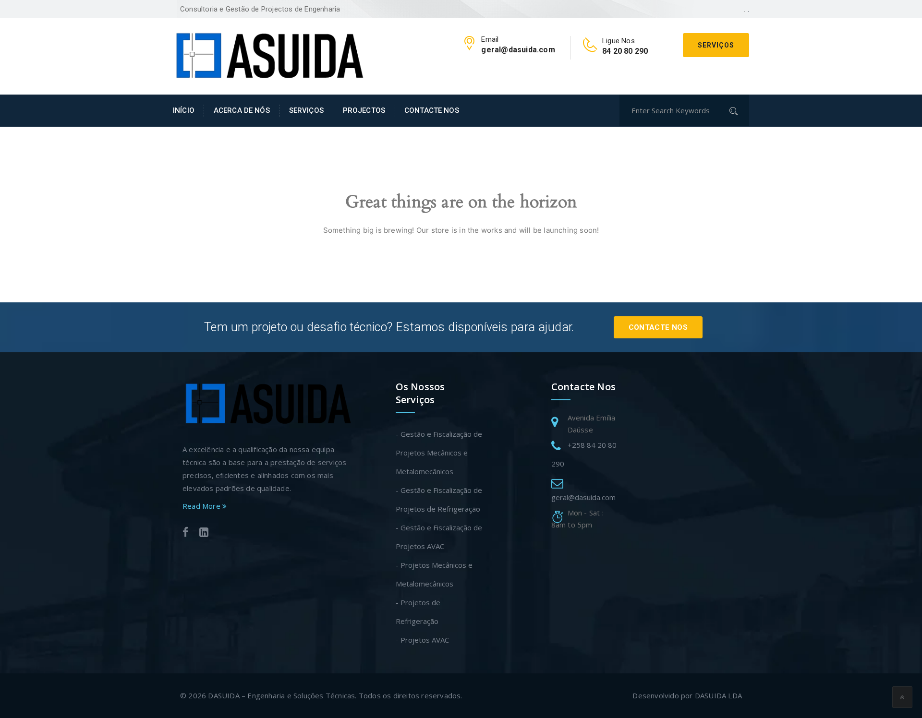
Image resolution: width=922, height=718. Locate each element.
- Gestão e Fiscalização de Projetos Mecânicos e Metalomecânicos (439, 452)
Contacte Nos (658, 327)
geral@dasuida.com (583, 497)
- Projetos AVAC (422, 640)
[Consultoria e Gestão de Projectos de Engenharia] (269, 55)
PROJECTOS (364, 110)
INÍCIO (183, 110)
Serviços (716, 45)
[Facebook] (185, 533)
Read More (202, 506)
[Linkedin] (203, 533)
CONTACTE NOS (431, 110)
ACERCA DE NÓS (242, 110)
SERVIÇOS (306, 110)
